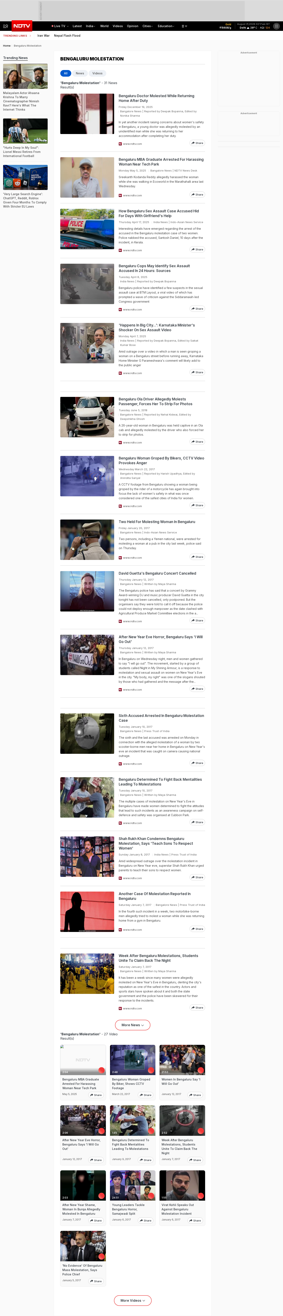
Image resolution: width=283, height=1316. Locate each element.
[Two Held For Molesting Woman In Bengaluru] (87, 540)
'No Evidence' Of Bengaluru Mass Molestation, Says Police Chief (82, 1270)
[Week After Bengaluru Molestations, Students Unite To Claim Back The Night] (87, 982)
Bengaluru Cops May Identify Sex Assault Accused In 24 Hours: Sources (154, 268)
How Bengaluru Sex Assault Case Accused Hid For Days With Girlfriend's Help (159, 213)
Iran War (43, 35)
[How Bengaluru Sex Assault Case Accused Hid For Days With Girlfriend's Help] (87, 231)
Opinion (132, 26)
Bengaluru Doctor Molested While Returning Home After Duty (156, 98)
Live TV (60, 26)
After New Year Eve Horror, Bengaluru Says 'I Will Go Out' (161, 639)
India (89, 26)
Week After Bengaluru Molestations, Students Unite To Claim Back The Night (158, 958)
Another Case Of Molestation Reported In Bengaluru (155, 896)
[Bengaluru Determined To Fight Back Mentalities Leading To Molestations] (87, 801)
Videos (118, 26)
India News (161, 222)
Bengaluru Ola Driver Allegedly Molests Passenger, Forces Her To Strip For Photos (155, 401)
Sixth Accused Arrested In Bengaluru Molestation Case (161, 718)
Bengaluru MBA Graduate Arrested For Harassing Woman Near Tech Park (161, 161)
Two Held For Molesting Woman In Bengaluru (157, 522)
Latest (77, 26)
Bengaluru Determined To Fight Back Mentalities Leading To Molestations (160, 781)
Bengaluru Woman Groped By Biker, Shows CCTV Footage (131, 1084)
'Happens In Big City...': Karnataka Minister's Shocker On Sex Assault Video (157, 327)
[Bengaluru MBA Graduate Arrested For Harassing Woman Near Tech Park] (87, 177)
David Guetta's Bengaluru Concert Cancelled (157, 573)
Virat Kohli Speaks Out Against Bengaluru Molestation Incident (178, 1209)
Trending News (15, 58)
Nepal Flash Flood (67, 35)
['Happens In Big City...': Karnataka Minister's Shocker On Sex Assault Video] (87, 349)
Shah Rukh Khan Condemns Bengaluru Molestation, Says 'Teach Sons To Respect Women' (156, 843)
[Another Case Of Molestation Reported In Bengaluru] (87, 912)
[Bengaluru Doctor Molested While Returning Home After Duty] (87, 120)
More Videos (131, 1300)
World (104, 26)
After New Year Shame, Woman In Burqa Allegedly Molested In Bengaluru (81, 1209)
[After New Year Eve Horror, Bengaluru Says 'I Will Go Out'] (87, 663)
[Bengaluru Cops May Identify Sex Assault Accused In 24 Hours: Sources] (87, 288)
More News (131, 1025)
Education (165, 26)
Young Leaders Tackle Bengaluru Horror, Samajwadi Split (128, 1209)
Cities (147, 26)
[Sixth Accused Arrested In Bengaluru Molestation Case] (87, 739)
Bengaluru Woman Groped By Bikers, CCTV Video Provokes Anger (161, 460)
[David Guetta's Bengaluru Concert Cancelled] (87, 597)
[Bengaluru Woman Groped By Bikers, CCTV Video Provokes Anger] (87, 482)
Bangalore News (131, 111)
